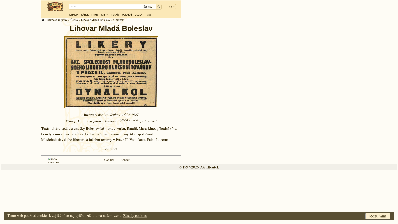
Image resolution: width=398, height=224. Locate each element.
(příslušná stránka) (130, 120)
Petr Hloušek (209, 167)
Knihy (104, 15)
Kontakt (125, 160)
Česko (74, 20)
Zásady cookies (135, 215)
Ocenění (127, 15)
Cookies (109, 160)
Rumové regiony (57, 20)
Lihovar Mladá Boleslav (95, 20)
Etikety (74, 15)
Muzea (138, 15)
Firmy (94, 15)
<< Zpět (111, 148)
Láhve (85, 15)
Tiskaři (115, 15)
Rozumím (377, 216)
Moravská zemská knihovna (97, 120)
